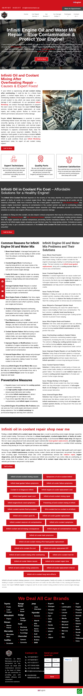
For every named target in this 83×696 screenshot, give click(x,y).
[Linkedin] (3, 296)
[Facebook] (3, 281)
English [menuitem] (42, 690)
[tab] (24, 477)
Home (26, 14)
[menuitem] (77, 2)
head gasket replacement (58, 441)
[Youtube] (3, 291)
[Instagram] (3, 286)
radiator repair (69, 455)
